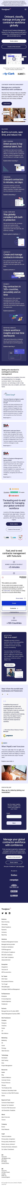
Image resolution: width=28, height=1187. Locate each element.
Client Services (5, 1050)
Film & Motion (5, 1033)
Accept (14, 603)
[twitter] (3, 913)
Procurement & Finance (7, 981)
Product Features (6, 1082)
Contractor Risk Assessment (9, 1107)
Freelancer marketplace (7, 947)
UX (2, 1030)
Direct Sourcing (5, 922)
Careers (4, 1119)
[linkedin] (9, 913)
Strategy (4, 1048)
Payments (4, 929)
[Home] (6, 9)
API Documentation (6, 972)
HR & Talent (4, 979)
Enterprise (4, 996)
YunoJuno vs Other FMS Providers (10, 1093)
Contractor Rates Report (8, 1102)
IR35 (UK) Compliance (7, 954)
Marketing (4, 1040)
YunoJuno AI (5, 969)
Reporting (4, 934)
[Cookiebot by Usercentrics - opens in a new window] (19, 577)
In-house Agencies (6, 999)
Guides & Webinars (6, 1077)
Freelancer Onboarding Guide (9, 1090)
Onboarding (4, 924)
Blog (3, 1075)
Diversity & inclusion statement (9, 1146)
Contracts (4, 932)
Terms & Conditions (6, 1136)
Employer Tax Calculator (8, 1105)
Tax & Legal (4, 984)
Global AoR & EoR (6, 960)
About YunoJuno (6, 1117)
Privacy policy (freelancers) (8, 1141)
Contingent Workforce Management (11, 989)
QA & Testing (5, 1060)
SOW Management (6, 949)
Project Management (7, 1065)
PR (2, 1043)
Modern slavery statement (8, 1144)
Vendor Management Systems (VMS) (11, 1013)
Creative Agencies (6, 1001)
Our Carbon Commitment (8, 1149)
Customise (13, 608)
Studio (3, 1028)
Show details (19, 598)
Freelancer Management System (10, 941)
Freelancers (4, 1004)
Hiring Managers (6, 986)
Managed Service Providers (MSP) (10, 1011)
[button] (25, 9)
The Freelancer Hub (7, 1088)
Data (3, 1063)
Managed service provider (8, 944)
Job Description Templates (8, 1110)
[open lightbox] (14, 59)
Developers (4, 1057)
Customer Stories (6, 1080)
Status (3, 1095)
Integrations (5, 967)
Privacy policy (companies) (8, 1139)
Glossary (4, 1085)
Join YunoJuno (20, 866)
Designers (4, 1023)
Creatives (4, 1025)
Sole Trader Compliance (8, 957)
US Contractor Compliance (8, 952)
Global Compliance (6, 927)
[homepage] (8, 909)
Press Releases (5, 1129)
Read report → (7, 417)
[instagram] (6, 913)
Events (3, 1126)
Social (3, 1045)
